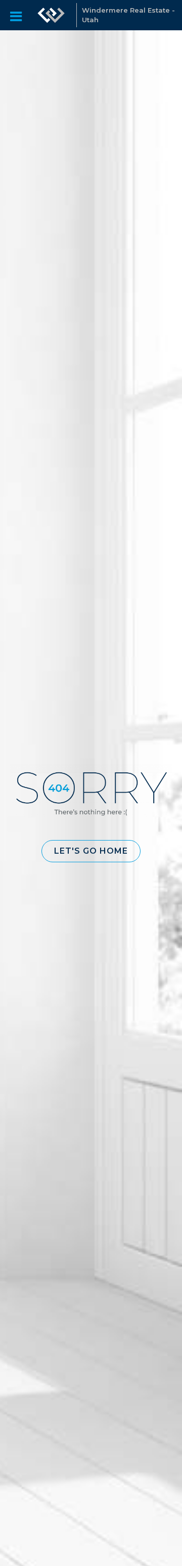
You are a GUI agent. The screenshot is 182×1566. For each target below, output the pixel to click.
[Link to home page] (51, 15)
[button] (91, 851)
